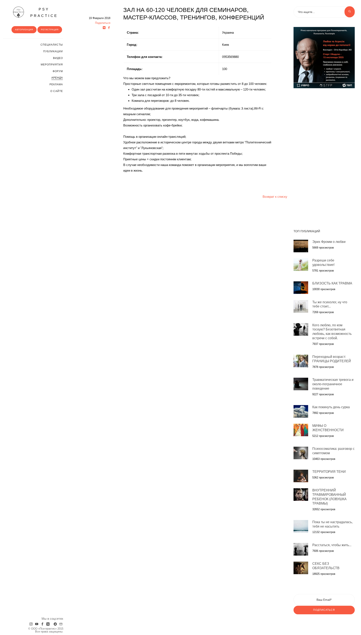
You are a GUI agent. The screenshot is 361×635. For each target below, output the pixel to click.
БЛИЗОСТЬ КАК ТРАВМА (332, 283)
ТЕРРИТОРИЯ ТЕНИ (329, 471)
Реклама (56, 84)
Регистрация (49, 29)
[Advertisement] (324, 156)
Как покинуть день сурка (331, 407)
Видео (58, 58)
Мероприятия (52, 64)
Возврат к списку (275, 196)
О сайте (56, 91)
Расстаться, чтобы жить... (331, 545)
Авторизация (24, 29)
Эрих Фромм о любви (329, 242)
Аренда (57, 77)
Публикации (53, 51)
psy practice (44, 12)
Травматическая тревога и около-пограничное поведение (332, 384)
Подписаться (324, 609)
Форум (58, 71)
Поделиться (102, 22)
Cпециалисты (52, 44)
